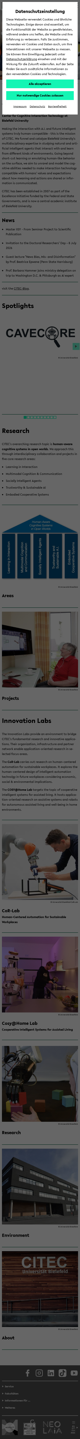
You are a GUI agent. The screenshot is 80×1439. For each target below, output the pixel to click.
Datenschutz (37, 106)
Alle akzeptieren (40, 84)
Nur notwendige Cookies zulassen (40, 95)
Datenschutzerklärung (21, 59)
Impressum (20, 106)
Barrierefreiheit (57, 106)
